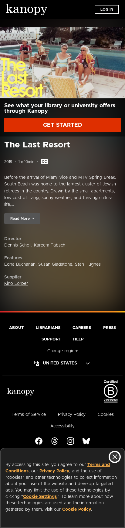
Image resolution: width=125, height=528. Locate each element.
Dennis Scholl (17, 245)
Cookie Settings (40, 497)
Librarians (48, 328)
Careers (82, 328)
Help (78, 339)
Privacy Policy (54, 471)
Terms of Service (29, 414)
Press (109, 328)
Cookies (106, 414)
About (16, 328)
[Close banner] (115, 457)
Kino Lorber (16, 283)
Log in (106, 9)
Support (51, 339)
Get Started (62, 125)
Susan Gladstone (55, 264)
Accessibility (62, 426)
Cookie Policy (76, 509)
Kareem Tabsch (49, 245)
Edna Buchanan (19, 264)
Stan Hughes (88, 264)
